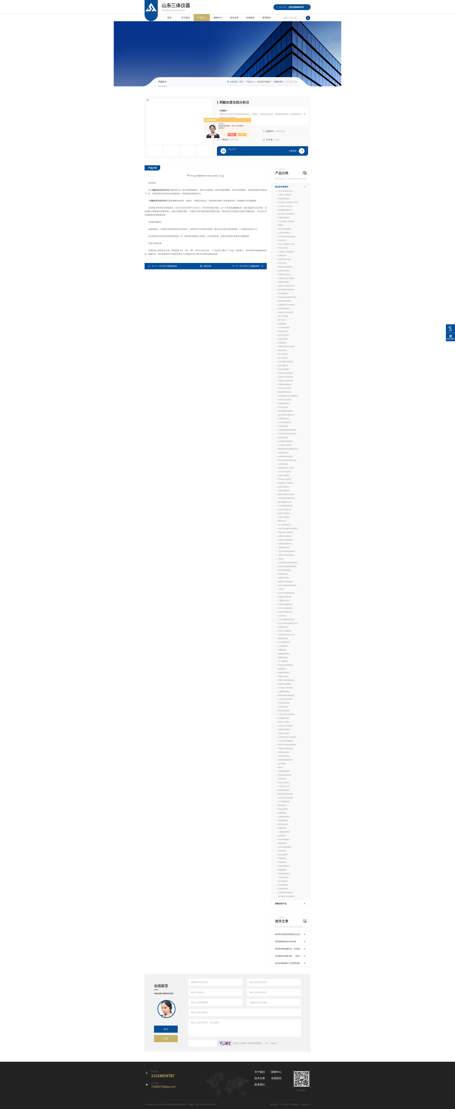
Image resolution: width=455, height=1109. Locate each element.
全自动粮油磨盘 (284, 327)
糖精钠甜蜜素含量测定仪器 (288, 449)
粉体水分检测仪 (284, 513)
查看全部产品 (280, 904)
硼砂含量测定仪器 (284, 502)
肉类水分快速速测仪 (285, 608)
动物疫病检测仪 (284, 873)
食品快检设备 (283, 426)
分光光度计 (282, 616)
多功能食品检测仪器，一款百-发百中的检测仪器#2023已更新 (291, 956)
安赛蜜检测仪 (283, 627)
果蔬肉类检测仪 (284, 839)
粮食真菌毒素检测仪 (285, 760)
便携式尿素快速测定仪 (286, 555)
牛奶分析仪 (282, 263)
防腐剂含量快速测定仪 (286, 680)
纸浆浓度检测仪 (284, 491)
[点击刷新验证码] (225, 1043)
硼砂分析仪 (282, 521)
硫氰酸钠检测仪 (284, 654)
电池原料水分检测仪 (285, 483)
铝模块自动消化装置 (285, 373)
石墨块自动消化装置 (285, 381)
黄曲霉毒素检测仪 (284, 392)
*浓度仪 (281, 589)
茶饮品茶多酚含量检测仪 (287, 566)
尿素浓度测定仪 (284, 487)
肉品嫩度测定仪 (284, 403)
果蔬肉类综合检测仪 (285, 532)
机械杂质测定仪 (284, 218)
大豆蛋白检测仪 (284, 233)
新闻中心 (218, 17)
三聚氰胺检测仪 (284, 832)
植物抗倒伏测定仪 (284, 259)
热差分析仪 (282, 240)
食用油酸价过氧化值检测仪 (288, 396)
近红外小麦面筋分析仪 (286, 244)
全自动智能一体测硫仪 (286, 221)
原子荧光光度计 (284, 335)
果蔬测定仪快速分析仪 (286, 635)
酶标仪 (280, 767)
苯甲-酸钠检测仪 (284, 642)
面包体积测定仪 (284, 309)
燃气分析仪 (282, 320)
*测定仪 (281, 559)
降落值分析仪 (283, 331)
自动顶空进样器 (284, 271)
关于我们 (185, 17)
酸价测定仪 (282, 805)
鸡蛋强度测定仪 (284, 418)
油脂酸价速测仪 (284, 578)
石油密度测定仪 (284, 199)
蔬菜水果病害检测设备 (286, 593)
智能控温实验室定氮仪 (286, 346)
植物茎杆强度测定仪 (285, 267)
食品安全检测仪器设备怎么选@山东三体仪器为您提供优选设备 (291, 934)
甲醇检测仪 (282, 862)
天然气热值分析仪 (284, 388)
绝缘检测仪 (282, 779)
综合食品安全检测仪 (285, 726)
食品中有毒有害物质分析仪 (288, 623)
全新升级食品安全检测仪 (287, 737)
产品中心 (202, 17)
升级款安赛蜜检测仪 (285, 604)
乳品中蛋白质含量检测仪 (287, 434)
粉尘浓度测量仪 (284, 369)
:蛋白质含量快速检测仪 (286, 551)
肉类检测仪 (282, 836)
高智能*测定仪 (283, 453)
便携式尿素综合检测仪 (286, 494)
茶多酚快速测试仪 (284, 597)
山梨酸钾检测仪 (284, 691)
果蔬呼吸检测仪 (284, 756)
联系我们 (266, 17)
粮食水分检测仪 (284, 722)
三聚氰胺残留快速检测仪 (287, 430)
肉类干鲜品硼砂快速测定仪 (288, 528)
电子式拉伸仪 (283, 358)
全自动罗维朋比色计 (285, 612)
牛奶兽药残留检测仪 (285, 741)
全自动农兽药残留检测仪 (287, 297)
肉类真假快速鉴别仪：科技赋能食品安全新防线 (291, 949)
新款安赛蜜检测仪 (284, 570)
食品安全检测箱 (284, 710)
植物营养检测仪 (284, 729)
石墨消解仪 (282, 324)
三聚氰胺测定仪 (284, 600)
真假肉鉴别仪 (283, 707)
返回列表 (207, 266)
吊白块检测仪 (283, 877)
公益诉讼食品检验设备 (286, 714)
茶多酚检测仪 (283, 885)
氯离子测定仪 (283, 365)
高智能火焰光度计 (284, 274)
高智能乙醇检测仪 (284, 544)
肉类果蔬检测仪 (284, 790)
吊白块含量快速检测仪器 (287, 585)
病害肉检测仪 (283, 889)
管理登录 (294, 1105)
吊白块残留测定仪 (284, 525)
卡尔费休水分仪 (284, 786)
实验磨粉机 (282, 343)
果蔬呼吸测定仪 (284, 752)
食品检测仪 (282, 764)
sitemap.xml (305, 1105)
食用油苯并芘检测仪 (285, 798)
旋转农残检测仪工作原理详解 (287, 963)
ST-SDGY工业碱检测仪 (250, 266)
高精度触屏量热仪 (284, 210)
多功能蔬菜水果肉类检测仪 (288, 563)
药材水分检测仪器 (284, 509)
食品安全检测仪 (264, 82)
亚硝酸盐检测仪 (284, 817)
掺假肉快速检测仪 (284, 301)
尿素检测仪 (282, 851)
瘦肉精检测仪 (283, 820)
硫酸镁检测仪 (283, 657)
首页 (169, 17)
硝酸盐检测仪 (283, 638)
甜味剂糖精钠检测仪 (285, 411)
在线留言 (250, 17)
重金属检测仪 (283, 293)
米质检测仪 (282, 255)
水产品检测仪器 (284, 801)
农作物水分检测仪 (284, 479)
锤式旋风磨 (282, 350)
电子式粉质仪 (283, 354)
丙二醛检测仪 (283, 661)
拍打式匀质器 (283, 316)
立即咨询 (292, 151)
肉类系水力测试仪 (284, 195)
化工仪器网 (284, 1105)
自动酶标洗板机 (284, 718)
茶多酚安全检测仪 (284, 445)
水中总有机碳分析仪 (285, 191)
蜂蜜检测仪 (282, 870)
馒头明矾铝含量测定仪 (286, 415)
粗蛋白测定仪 (283, 339)
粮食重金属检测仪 (284, 775)
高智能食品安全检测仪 (286, 305)
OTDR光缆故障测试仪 (286, 619)
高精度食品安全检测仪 (286, 278)
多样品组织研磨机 (284, 229)
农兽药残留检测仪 (284, 847)
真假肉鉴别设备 (284, 703)
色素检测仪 (282, 828)
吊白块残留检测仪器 (285, 506)
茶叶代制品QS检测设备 (286, 236)
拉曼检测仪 (282, 813)
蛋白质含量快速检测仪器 (287, 460)
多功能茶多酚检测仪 (285, 441)
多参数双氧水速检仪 (285, 456)
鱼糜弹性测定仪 (284, 282)
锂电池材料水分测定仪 (286, 468)
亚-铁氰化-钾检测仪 (285, 688)
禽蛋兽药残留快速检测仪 (287, 745)
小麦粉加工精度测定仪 (286, 252)
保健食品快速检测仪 (285, 748)
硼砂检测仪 (282, 843)
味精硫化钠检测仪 (284, 684)
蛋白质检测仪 (283, 881)
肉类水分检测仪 (284, 733)
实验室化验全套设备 (285, 377)
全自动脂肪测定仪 (284, 422)
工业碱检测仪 (283, 646)
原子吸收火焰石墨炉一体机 (288, 202)
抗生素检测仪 (283, 855)
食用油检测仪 (283, 824)
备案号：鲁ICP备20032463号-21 (202, 1105)
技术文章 (234, 17)
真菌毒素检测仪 (284, 771)
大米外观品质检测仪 (285, 699)
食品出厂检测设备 (284, 631)
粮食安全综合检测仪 (285, 312)
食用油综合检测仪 (284, 400)
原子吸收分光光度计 (285, 206)
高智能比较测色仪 (284, 384)
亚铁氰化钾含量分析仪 (286, 498)
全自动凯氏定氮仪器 (285, 362)
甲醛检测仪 (282, 858)
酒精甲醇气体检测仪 (285, 582)
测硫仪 (280, 225)
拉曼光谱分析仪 (284, 782)
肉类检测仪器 (283, 464)
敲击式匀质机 (283, 407)
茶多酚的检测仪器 (284, 536)
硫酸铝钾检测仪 (284, 673)
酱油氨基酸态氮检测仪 (286, 695)
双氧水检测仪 (283, 809)
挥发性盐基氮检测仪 (285, 665)
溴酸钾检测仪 (283, 676)
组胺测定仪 (282, 669)
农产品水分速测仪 (284, 472)
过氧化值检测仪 (284, 866)
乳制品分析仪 (283, 248)
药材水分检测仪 (284, 517)
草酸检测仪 (278, 82)
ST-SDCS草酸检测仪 (168, 266)
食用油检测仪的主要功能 (285, 941)
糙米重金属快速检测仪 (286, 290)
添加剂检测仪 (283, 437)
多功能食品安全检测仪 (286, 896)
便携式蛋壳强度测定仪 (286, 286)
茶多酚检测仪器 (284, 547)
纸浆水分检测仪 (284, 475)
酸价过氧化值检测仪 (285, 794)
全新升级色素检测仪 (285, 540)
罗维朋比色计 (283, 574)
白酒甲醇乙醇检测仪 (285, 892)
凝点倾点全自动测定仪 (286, 214)
